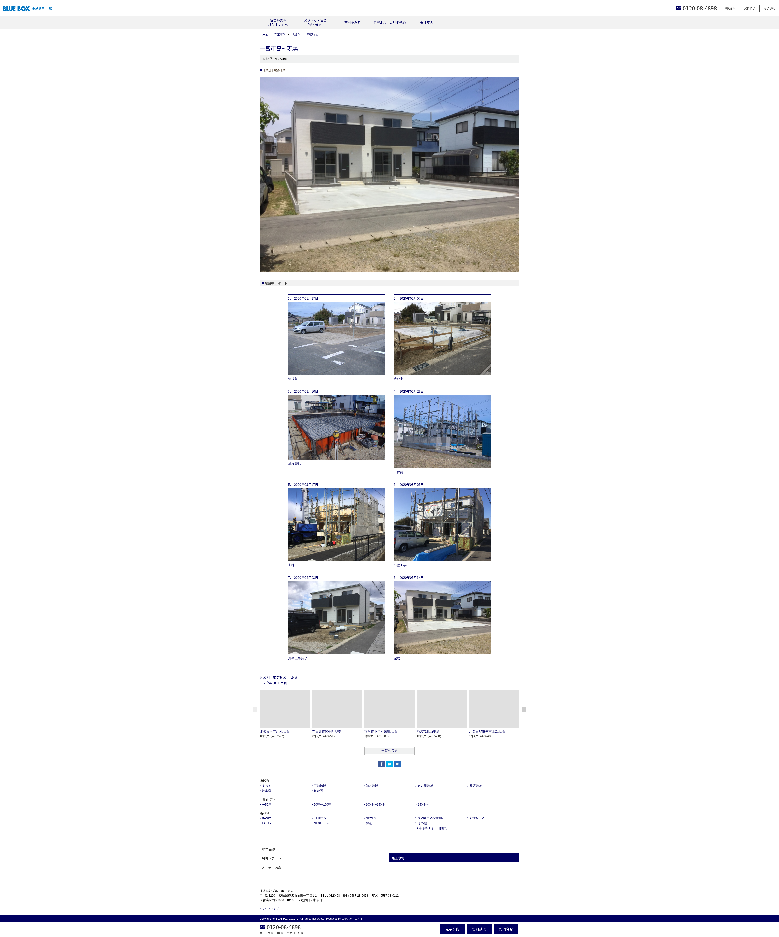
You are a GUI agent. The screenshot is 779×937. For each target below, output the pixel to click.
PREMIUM (477, 818)
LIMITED (320, 818)
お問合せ (730, 8)
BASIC (266, 818)
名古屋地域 (425, 786)
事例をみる (352, 22)
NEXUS (371, 818)
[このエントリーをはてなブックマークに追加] (397, 764)
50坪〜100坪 (322, 804)
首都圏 (318, 790)
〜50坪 (266, 804)
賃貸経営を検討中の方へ (278, 22)
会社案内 (426, 22)
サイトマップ (270, 908)
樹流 (369, 823)
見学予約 (769, 8)
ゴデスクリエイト (352, 918)
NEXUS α (321, 823)
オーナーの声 (271, 867)
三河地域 (320, 786)
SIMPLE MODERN (430, 818)
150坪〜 (423, 804)
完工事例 (398, 857)
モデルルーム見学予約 (389, 22)
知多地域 (372, 786)
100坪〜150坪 (375, 804)
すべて (266, 786)
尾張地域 (476, 786)
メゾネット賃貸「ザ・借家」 (315, 22)
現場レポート (271, 857)
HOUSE (267, 823)
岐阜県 (266, 790)
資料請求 (749, 8)
